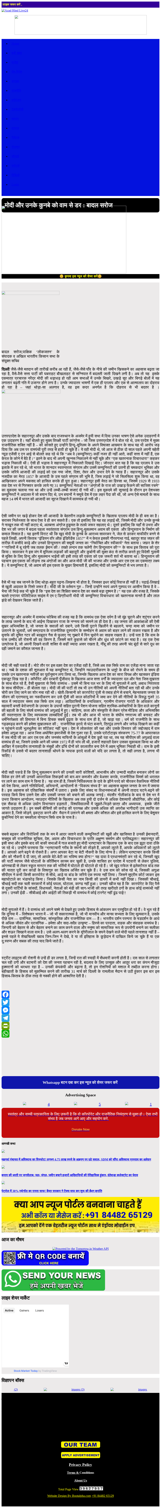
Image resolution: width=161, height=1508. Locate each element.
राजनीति (16, 90)
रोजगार (16, 147)
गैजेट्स (15, 137)
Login (15, 184)
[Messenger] (80, 1010)
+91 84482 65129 (103, 1495)
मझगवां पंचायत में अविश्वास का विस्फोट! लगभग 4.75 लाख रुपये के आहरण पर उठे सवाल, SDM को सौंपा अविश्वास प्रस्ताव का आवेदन (76, 1159)
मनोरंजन (16, 100)
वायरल (15, 128)
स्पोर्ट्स (15, 165)
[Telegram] (80, 1018)
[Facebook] (80, 994)
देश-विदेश (17, 71)
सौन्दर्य (15, 156)
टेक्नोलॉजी (17, 109)
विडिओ (15, 175)
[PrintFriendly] (80, 1026)
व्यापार (15, 118)
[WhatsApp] (80, 1034)
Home (15, 43)
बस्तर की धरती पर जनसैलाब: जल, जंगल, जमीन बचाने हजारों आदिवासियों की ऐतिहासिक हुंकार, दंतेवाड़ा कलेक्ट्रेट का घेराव (70, 1175)
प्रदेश (15, 62)
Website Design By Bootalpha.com (69, 1495)
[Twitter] (80, 1002)
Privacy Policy (80, 1465)
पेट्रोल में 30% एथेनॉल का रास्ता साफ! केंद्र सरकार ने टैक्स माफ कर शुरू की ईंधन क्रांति (52, 1191)
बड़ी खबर (17, 53)
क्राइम (15, 81)
